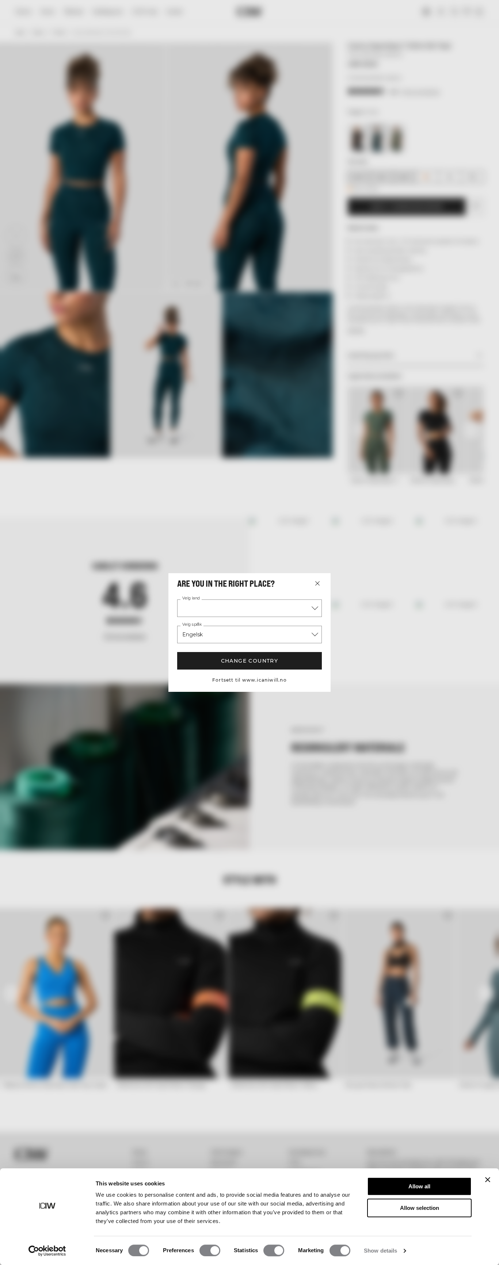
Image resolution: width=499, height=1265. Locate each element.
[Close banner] (487, 1179)
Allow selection (419, 1208)
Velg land (191, 598)
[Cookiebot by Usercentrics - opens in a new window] (47, 1250)
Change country (249, 661)
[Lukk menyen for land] (317, 583)
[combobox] (249, 608)
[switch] (209, 1250)
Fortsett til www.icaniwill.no (249, 680)
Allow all (419, 1186)
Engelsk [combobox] (192, 634)
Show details (380, 1250)
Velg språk (192, 624)
